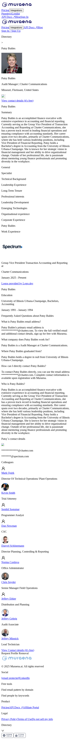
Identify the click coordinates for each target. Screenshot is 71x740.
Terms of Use (24, 719)
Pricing (5, 10)
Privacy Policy (9, 719)
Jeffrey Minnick (10, 638)
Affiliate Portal (31, 707)
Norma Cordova (10, 562)
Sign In (24, 16)
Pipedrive (6, 13)
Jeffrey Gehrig (9, 618)
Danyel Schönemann (12, 545)
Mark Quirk (7, 472)
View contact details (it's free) (17, 100)
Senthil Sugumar (10, 509)
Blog (18, 16)
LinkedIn (25, 678)
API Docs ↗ (8, 16)
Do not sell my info (42, 719)
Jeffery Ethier (8, 598)
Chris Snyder (8, 582)
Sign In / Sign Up (11, 30)
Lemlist (16, 13)
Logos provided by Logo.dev (17, 283)
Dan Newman (9, 525)
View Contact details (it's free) (17, 650)
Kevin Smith (8, 492)
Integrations (16, 10)
